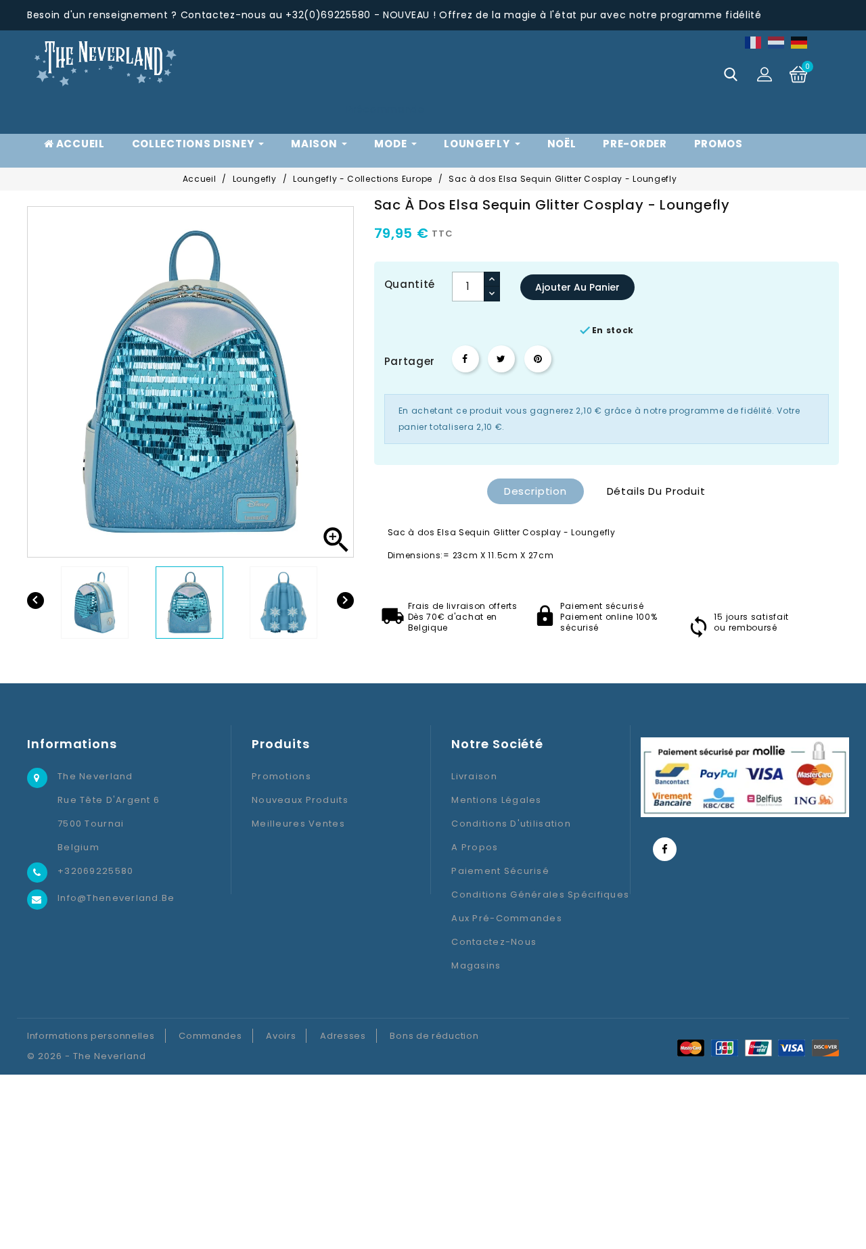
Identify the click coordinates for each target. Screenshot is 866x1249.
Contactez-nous (494, 941)
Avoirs (281, 1035)
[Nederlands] (776, 42)
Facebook (665, 849)
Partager (465, 358)
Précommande (385, 109)
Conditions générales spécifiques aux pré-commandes (540, 906)
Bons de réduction (434, 1035)
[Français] (753, 42)
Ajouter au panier (577, 287)
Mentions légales (496, 799)
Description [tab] (535, 491)
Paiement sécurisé (500, 870)
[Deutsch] (799, 42)
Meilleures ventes (298, 823)
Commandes (210, 1035)
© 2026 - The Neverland (86, 1056)
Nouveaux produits (300, 799)
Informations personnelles (91, 1035)
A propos (474, 847)
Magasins (476, 965)
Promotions (281, 776)
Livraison (474, 776)
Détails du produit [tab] (656, 491)
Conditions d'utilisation (511, 823)
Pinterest (537, 358)
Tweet (501, 358)
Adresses (343, 1035)
